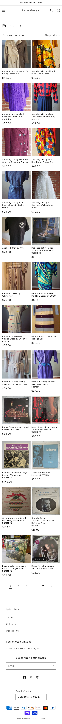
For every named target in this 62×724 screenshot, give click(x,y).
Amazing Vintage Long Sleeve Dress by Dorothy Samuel (43, 116)
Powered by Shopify (38, 718)
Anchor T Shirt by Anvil (13, 248)
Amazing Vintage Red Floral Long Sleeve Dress (43, 160)
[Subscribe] (52, 666)
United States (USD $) (29, 696)
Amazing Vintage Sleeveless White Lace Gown (42, 205)
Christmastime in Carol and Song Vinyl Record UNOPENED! (14, 520)
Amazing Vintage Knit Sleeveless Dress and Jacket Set (13, 116)
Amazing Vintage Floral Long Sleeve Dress (43, 72)
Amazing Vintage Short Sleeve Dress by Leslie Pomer (14, 205)
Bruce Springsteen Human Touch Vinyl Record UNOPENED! (44, 430)
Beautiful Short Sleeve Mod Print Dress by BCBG (43, 294)
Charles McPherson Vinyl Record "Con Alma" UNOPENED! (14, 475)
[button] (3, 10)
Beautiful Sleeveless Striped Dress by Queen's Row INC (14, 339)
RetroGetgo (26, 718)
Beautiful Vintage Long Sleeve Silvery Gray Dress (14, 383)
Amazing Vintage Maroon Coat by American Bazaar (15, 160)
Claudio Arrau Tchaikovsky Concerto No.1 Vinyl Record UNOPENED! (42, 522)
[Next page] (51, 586)
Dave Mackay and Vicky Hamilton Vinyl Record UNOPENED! (14, 568)
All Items (11, 624)
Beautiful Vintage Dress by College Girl (44, 337)
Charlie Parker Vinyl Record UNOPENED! (41, 474)
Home (9, 617)
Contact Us (12, 630)
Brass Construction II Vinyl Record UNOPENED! (15, 428)
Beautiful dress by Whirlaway (11, 294)
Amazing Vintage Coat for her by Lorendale (15, 72)
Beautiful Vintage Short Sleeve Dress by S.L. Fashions (43, 384)
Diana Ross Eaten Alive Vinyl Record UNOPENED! (43, 567)
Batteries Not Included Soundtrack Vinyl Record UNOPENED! (43, 250)
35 (43, 586)
